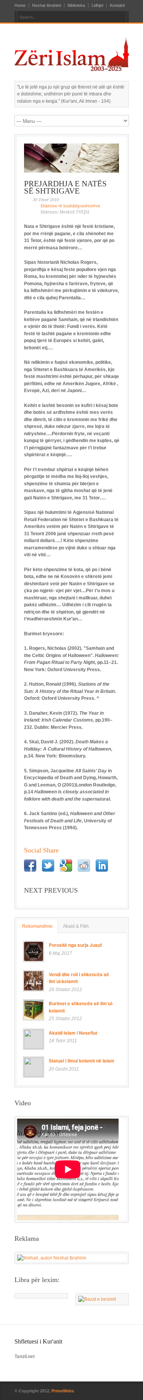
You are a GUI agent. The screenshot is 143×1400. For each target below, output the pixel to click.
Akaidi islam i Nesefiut (73, 1032)
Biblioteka (76, 5)
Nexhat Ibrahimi (46, 5)
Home (20, 5)
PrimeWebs (62, 1391)
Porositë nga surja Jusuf (75, 944)
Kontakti (117, 5)
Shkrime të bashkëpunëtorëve (70, 205)
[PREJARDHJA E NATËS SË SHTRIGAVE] (71, 158)
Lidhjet (97, 5)
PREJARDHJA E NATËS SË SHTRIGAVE (65, 187)
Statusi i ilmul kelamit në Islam (81, 1060)
